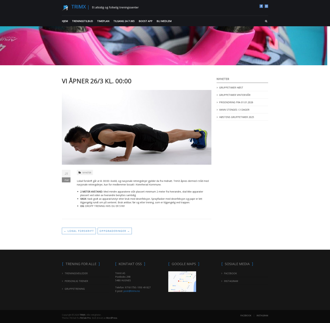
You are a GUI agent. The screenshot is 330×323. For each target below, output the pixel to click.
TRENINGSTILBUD (82, 21)
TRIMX (78, 6)
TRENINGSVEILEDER (76, 273)
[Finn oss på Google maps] (182, 281)
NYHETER (86, 172)
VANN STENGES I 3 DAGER (234, 109)
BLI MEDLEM (164, 21)
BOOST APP (145, 21)
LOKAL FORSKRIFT (79, 231)
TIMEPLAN (103, 21)
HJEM (65, 21)
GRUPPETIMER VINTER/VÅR (234, 95)
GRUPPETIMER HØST (231, 87)
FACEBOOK (261, 6)
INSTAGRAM (266, 6)
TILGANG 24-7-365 (124, 21)
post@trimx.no (132, 291)
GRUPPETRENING (75, 288)
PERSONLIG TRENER (76, 281)
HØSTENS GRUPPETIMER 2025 (236, 117)
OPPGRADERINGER (115, 231)
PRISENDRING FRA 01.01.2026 (236, 102)
